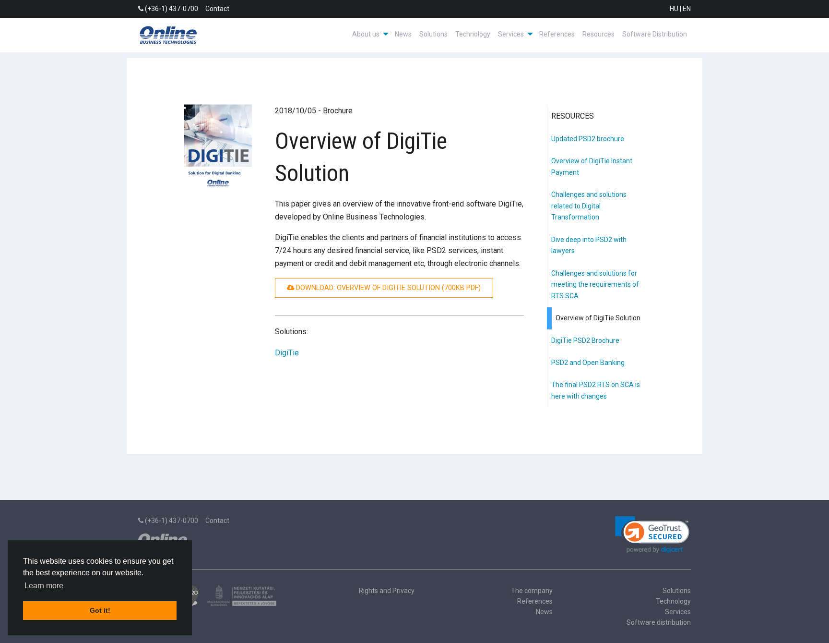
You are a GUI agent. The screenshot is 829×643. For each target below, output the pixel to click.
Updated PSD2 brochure (587, 139)
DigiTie (287, 352)
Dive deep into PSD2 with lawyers (589, 245)
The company (532, 590)
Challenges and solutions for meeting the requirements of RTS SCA (595, 284)
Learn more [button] (43, 586)
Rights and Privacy (386, 590)
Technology (472, 34)
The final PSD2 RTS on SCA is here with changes (595, 390)
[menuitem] (369, 34)
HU (674, 8)
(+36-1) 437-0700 (170, 8)
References (557, 34)
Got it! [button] (100, 610)
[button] (652, 534)
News (403, 34)
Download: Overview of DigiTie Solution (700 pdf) (387, 288)
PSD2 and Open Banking (588, 362)
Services (678, 612)
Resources (598, 34)
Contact (217, 8)
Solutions (433, 34)
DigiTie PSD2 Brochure (585, 340)
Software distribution (659, 622)
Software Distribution (654, 34)
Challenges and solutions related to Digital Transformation (589, 206)
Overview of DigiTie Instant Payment (591, 166)
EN (687, 8)
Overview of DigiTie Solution (598, 318)
